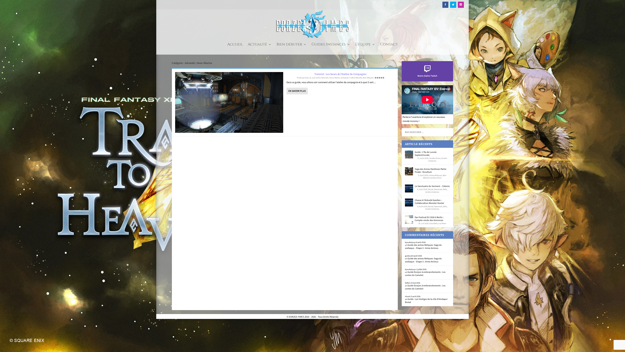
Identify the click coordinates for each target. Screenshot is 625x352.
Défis (445, 189)
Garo (307, 77)
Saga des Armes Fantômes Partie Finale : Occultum (430, 171)
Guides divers (435, 158)
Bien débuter (289, 45)
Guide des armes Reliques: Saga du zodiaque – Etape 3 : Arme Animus (423, 246)
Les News (442, 223)
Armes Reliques (435, 175)
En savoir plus (297, 91)
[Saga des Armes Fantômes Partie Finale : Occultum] (409, 171)
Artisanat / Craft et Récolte (351, 77)
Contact (389, 45)
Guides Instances (329, 45)
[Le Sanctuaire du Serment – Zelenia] (409, 188)
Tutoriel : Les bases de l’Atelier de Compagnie (340, 74)
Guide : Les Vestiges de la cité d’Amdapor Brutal (426, 301)
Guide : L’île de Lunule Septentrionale (426, 154)
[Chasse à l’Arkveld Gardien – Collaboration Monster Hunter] (409, 202)
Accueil (235, 45)
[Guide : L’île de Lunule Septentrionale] (409, 154)
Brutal (430, 189)
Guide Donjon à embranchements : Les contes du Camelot (425, 274)
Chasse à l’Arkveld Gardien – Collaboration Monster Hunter (429, 202)
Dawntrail (438, 189)
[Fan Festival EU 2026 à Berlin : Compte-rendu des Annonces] (409, 219)
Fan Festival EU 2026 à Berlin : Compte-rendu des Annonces (429, 219)
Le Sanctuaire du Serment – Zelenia (432, 186)
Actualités (434, 223)
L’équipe (363, 45)
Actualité (257, 45)
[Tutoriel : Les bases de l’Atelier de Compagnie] (229, 102)
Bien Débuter (368, 77)
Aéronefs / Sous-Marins (330, 77)
